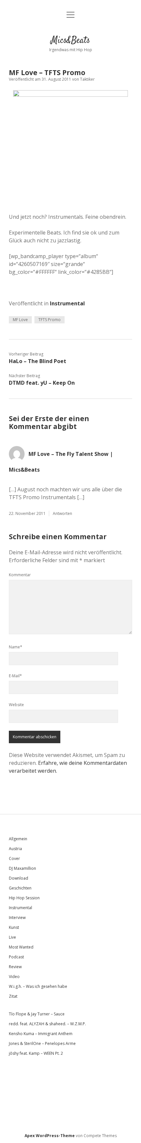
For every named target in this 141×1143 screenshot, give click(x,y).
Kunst (14, 927)
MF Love (20, 319)
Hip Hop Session (24, 898)
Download (18, 878)
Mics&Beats (70, 40)
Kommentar (20, 575)
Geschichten (20, 888)
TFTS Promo (49, 319)
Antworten (62, 513)
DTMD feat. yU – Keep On (42, 382)
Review (15, 967)
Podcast (16, 957)
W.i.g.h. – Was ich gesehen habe (38, 986)
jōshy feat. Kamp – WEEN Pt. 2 (36, 1053)
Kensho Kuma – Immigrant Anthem (40, 1033)
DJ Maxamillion (22, 868)
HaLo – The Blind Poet (37, 361)
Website (16, 704)
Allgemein (18, 839)
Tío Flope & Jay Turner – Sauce (37, 1014)
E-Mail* (15, 676)
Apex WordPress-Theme (50, 1135)
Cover (14, 858)
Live (12, 937)
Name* (15, 647)
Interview (17, 917)
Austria (15, 848)
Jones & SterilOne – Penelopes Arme (42, 1043)
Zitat (13, 996)
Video (14, 976)
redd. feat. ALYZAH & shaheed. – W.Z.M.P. (47, 1024)
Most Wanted (21, 947)
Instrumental (67, 303)
